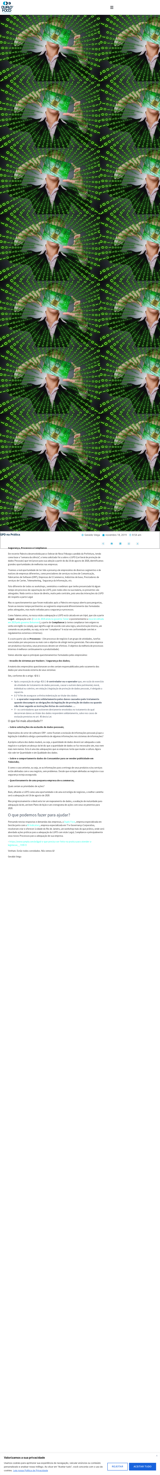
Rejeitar (117, 1466)
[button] (112, 7)
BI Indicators (33, 825)
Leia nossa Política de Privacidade (30, 1470)
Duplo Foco (69, 821)
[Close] (157, 1456)
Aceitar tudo (143, 1466)
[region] (80, 1464)
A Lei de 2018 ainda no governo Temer (50, 618)
